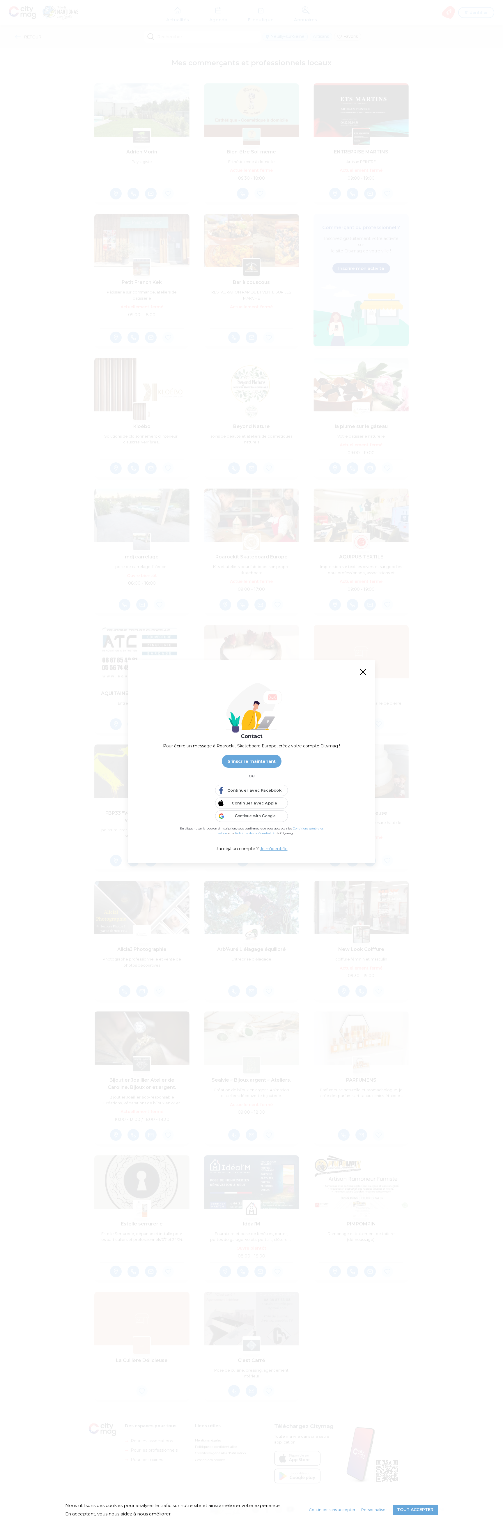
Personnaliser (374, 1509)
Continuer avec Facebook (254, 790)
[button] (251, 816)
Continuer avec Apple (254, 803)
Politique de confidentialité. (255, 833)
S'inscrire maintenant (252, 761)
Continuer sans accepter (332, 1509)
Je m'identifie (274, 848)
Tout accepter (415, 1509)
